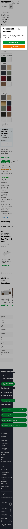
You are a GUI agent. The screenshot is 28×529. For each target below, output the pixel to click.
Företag (15, 46)
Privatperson (15, 42)
